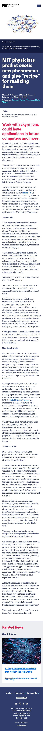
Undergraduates (24, 678)
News (5, 111)
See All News (9, 634)
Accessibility (21, 697)
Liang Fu (27, 193)
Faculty (22, 100)
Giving (9, 693)
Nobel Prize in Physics (19, 400)
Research (15, 100)
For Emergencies (21, 725)
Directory (19, 693)
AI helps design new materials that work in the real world (20, 670)
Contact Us (32, 693)
